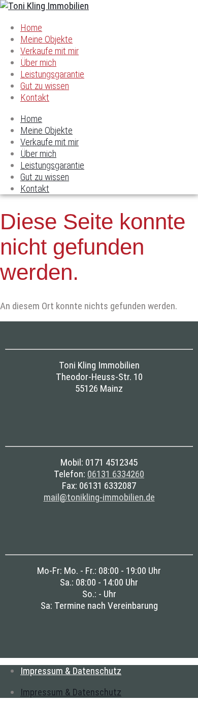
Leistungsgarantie (52, 74)
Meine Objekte (46, 39)
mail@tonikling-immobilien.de (99, 497)
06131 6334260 (115, 474)
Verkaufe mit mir (49, 51)
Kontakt (34, 97)
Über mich (38, 62)
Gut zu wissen (44, 86)
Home (31, 27)
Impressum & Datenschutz (70, 671)
